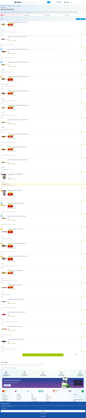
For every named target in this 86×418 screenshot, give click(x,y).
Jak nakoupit (18, 399)
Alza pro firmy (48, 396)
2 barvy (2, 236)
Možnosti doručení (5, 396)
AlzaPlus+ (47, 399)
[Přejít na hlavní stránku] (18, 2)
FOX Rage (4, 5)
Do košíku (83, 34)
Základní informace (34, 399)
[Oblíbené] (66, 2)
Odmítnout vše (43, 416)
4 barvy (2, 278)
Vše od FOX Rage (3, 7)
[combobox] (36, 2)
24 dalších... (43, 354)
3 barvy (2, 84)
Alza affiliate (47, 401)
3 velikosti (2, 127)
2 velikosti (6, 84)
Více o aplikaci (6, 385)
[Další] (75, 354)
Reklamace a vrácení (5, 399)
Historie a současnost (34, 401)
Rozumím (43, 411)
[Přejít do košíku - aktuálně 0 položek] (71, 2)
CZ (75, 400)
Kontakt (32, 396)
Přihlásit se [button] (59, 2)
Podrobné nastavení (43, 413)
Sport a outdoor (9, 5)
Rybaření (13, 5)
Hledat (49, 2)
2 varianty (2, 181)
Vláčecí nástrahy (18, 5)
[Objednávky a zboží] (64, 2)
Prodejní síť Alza (4, 401)
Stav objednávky (19, 396)
